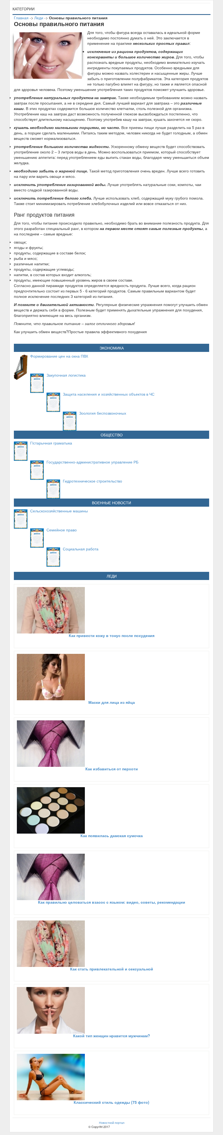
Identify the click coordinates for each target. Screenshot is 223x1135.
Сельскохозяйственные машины (59, 510)
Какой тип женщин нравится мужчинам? (111, 1035)
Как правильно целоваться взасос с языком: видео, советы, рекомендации (111, 902)
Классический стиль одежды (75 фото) (111, 1102)
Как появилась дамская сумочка (111, 835)
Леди (38, 17)
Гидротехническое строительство (92, 481)
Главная (21, 17)
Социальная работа (80, 548)
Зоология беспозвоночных (102, 413)
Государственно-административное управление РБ (92, 462)
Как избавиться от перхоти (111, 768)
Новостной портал (111, 1122)
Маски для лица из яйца (111, 702)
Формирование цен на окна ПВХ (59, 356)
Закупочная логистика (66, 375)
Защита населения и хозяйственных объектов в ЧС (108, 394)
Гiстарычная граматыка (51, 443)
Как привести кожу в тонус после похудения (111, 635)
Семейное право (62, 529)
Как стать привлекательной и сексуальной (111, 969)
